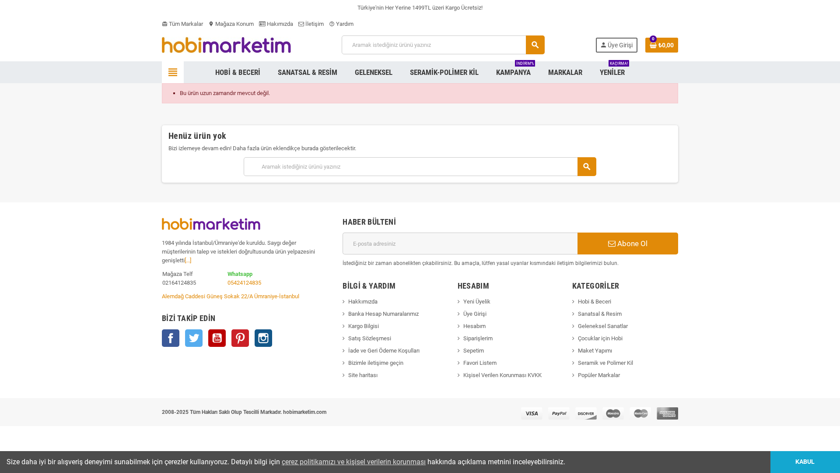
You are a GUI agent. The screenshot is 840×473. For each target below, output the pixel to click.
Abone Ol (632, 243)
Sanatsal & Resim (600, 314)
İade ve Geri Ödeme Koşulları (384, 350)
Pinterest (240, 338)
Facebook (170, 338)
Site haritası (363, 375)
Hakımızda (279, 24)
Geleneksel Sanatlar (603, 326)
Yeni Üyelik (476, 301)
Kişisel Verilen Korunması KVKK (502, 375)
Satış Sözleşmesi (369, 338)
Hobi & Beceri (594, 301)
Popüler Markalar (599, 375)
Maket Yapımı (595, 350)
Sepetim (473, 350)
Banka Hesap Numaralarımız (383, 314)
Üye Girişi (474, 314)
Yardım (341, 24)
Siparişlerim (478, 338)
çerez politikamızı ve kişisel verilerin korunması (354, 462)
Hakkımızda (363, 301)
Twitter (194, 338)
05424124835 (244, 282)
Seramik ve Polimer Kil (605, 363)
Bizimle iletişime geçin (375, 363)
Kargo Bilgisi (363, 326)
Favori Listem (480, 363)
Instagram (263, 338)
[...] (188, 260)
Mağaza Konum (231, 24)
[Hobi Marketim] (226, 44)
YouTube (217, 338)
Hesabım (474, 326)
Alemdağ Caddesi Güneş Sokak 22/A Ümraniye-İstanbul (230, 296)
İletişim (314, 24)
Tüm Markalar (182, 24)
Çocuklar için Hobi (600, 338)
